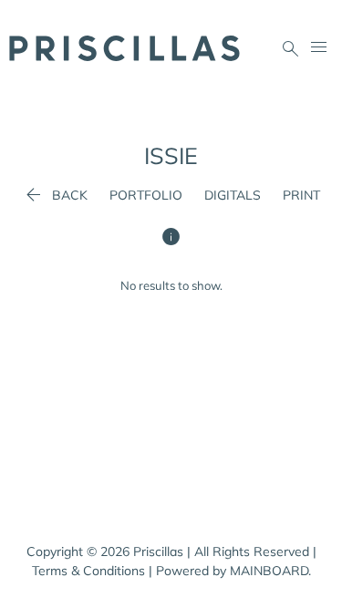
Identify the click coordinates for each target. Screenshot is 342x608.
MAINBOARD (269, 570)
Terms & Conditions (88, 570)
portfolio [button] (145, 195)
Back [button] (55, 195)
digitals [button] (232, 195)
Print (301, 195)
